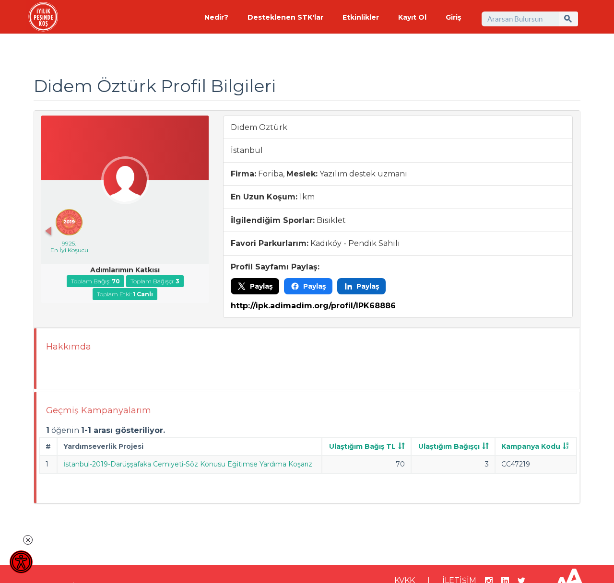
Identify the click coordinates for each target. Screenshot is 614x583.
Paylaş (261, 286)
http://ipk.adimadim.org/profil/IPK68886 (313, 305)
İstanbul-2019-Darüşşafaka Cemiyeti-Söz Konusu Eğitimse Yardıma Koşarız (187, 464)
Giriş (453, 17)
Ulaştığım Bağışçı (449, 446)
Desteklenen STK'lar (285, 17)
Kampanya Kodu (530, 446)
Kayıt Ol (412, 17)
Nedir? (216, 17)
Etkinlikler (360, 17)
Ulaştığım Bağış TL (362, 446)
